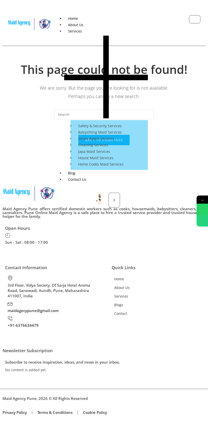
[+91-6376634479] (10, 318)
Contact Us (77, 179)
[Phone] (202, 220)
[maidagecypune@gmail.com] (10, 303)
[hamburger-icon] (194, 19)
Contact (120, 313)
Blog (71, 173)
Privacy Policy (15, 412)
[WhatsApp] (202, 209)
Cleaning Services (93, 144)
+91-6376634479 (23, 325)
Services (121, 296)
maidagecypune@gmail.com (33, 310)
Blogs (118, 304)
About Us (75, 24)
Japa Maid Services (94, 151)
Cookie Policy (95, 412)
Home (73, 18)
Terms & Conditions (55, 412)
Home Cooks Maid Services (101, 164)
